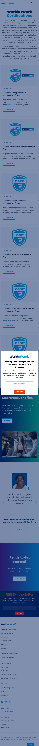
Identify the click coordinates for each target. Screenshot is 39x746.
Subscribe (19, 392)
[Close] (36, 353)
